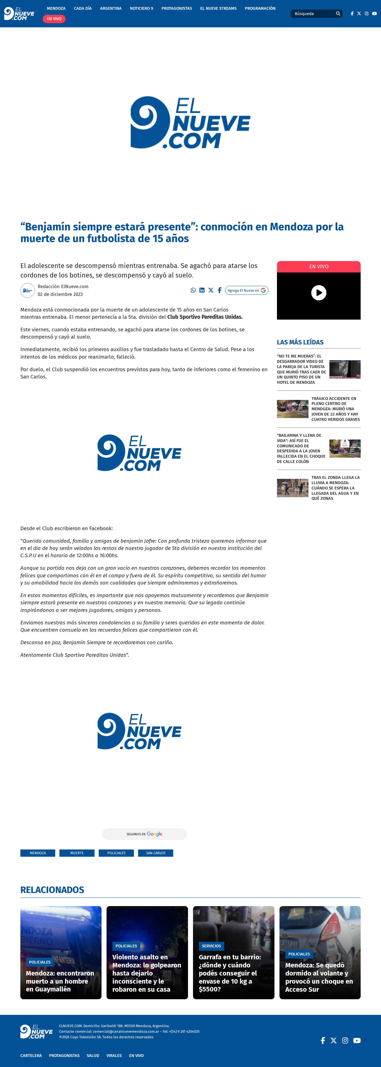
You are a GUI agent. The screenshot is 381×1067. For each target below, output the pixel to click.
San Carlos (155, 853)
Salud (93, 1055)
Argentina (111, 8)
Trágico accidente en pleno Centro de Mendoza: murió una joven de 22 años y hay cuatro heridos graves (336, 409)
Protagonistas (176, 8)
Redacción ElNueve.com (63, 286)
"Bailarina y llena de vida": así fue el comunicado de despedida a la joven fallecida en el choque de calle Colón (301, 448)
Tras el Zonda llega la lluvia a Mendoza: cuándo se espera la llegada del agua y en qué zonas (336, 488)
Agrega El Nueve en (243, 290)
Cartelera (31, 1055)
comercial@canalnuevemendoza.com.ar (126, 1031)
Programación (260, 8)
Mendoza (56, 8)
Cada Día (83, 8)
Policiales (116, 853)
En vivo (54, 18)
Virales (114, 1055)
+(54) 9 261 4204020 (184, 1031)
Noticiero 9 (141, 8)
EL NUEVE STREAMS (218, 8)
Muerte (77, 853)
